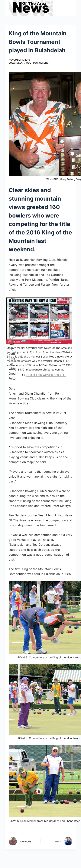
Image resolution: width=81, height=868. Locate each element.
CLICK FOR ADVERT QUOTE (46, 375)
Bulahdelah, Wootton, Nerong (29, 62)
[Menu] (70, 8)
